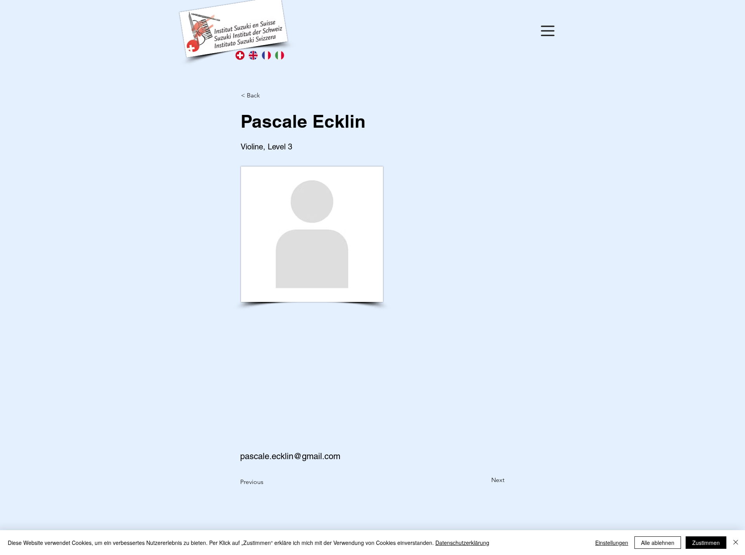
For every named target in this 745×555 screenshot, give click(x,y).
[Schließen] (735, 542)
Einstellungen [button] (611, 542)
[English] (253, 55)
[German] (240, 55)
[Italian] (279, 55)
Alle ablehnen (657, 542)
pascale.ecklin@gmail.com (290, 456)
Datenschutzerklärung (462, 542)
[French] (266, 55)
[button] (547, 31)
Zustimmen (706, 542)
